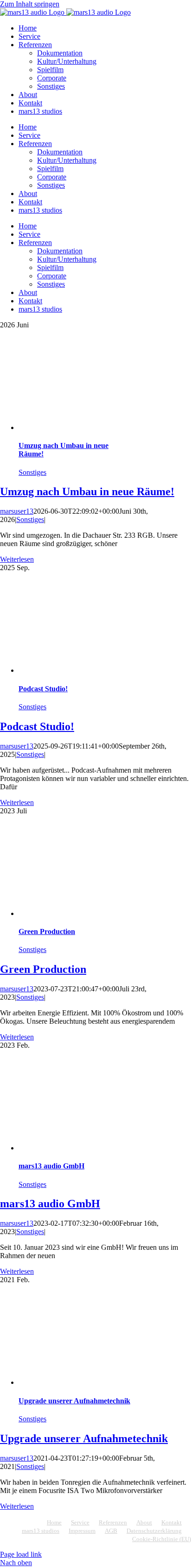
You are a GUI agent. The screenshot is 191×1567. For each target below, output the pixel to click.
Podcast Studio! (43, 689)
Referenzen (113, 1522)
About (144, 1522)
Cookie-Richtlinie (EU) (161, 1539)
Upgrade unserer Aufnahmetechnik (74, 1401)
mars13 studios (40, 1530)
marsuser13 (16, 511)
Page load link (21, 1554)
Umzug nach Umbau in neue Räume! (87, 491)
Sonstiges (32, 472)
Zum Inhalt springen (29, 4)
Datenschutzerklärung (154, 1530)
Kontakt (171, 1522)
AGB (111, 1530)
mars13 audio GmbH (51, 1166)
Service (80, 1522)
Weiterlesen (17, 559)
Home (54, 1522)
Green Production (47, 931)
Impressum (82, 1530)
